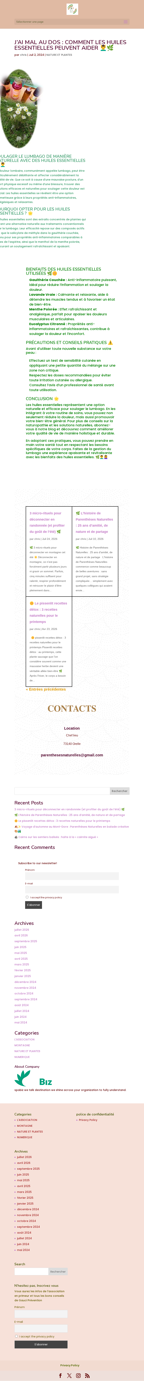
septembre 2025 (25, 941)
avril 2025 (21, 959)
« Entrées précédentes (46, 689)
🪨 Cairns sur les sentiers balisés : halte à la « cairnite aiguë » (56, 837)
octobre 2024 (23, 993)
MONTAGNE (22, 1045)
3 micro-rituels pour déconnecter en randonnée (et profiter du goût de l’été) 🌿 (69, 809)
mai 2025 (20, 953)
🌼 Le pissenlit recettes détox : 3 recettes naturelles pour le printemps (62, 821)
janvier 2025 (22, 976)
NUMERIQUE (22, 1057)
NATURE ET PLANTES (59, 55)
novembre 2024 (25, 988)
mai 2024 (20, 1022)
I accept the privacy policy (46, 897)
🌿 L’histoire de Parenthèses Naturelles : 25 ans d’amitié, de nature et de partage (69, 815)
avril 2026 (21, 935)
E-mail (29, 883)
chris (23, 55)
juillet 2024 (21, 1011)
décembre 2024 (25, 982)
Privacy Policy (88, 1120)
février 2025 (22, 970)
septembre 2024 (25, 999)
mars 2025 (21, 964)
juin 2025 (20, 947)
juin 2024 (20, 1017)
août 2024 (21, 1005)
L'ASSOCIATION (24, 1039)
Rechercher (120, 791)
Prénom (30, 870)
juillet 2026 (21, 930)
